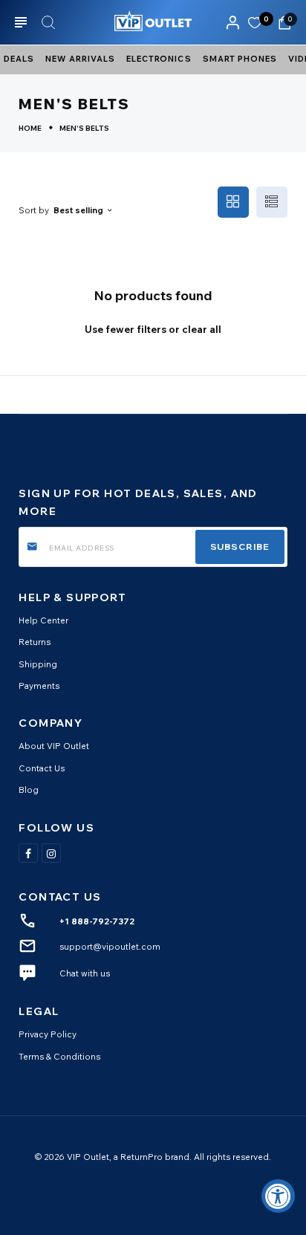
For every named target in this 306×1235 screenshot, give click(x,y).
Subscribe (240, 546)
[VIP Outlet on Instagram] (51, 853)
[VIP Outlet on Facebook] (28, 853)
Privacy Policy (47, 1034)
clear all (201, 329)
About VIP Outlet (54, 745)
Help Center (43, 620)
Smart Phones (240, 59)
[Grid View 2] (233, 202)
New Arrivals (80, 59)
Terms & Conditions (59, 1056)
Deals (19, 59)
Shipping (38, 664)
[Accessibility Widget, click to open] (278, 1196)
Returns (35, 641)
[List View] (271, 202)
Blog (29, 789)
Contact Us (42, 768)
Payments (39, 685)
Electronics (159, 59)
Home (30, 128)
